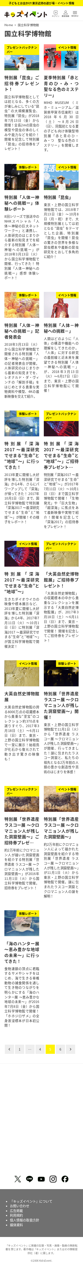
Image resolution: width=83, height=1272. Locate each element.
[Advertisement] (41, 1121)
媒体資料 (16, 1225)
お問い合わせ (20, 1206)
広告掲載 (16, 1210)
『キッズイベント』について (31, 1201)
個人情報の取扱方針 (24, 1220)
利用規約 (16, 1215)
